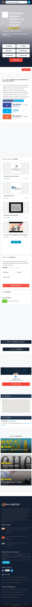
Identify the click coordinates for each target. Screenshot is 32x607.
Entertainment (15, 589)
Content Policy (25, 580)
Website (9, 46)
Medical (22, 594)
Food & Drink (10, 592)
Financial (4, 592)
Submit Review (16, 285)
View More (16, 242)
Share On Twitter (19, 100)
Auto (3, 589)
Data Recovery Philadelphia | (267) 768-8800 (15, 235)
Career (4, 582)
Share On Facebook (8, 100)
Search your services (13, 2)
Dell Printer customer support (11, 96)
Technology (12, 597)
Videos (17, 577)
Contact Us (25, 577)
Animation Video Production (11, 215)
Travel (17, 597)
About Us (4, 577)
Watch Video (23, 55)
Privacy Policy (16, 580)
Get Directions (23, 50)
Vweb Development (9, 195)
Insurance (14, 594)
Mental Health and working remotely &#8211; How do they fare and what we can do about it (18, 529)
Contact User (16, 384)
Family (21, 589)
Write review (6, 277)
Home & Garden (6, 594)
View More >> (26, 69)
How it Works (10, 577)
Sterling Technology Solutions (11, 176)
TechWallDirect (12, 421)
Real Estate (5, 597)
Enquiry (10, 50)
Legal (18, 594)
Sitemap (17, 582)
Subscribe (6, 562)
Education (7, 589)
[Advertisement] (16, 74)
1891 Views (16, 60)
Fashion (25, 589)
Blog (20, 577)
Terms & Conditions (7, 580)
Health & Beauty (18, 592)
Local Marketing (10, 582)
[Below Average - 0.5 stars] (7, 268)
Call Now (23, 46)
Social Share (9, 55)
